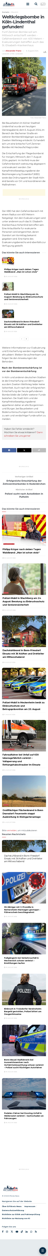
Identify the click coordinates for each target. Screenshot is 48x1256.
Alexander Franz (13, 51)
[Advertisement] (24, 192)
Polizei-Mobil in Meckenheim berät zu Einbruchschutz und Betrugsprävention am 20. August (24, 705)
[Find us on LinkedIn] (27, 1231)
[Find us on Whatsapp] (31, 1231)
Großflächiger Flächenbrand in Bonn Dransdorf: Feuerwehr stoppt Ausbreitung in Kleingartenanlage (23, 813)
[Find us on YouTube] (17, 1231)
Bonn (6, 593)
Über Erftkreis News (12, 1206)
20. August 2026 (11, 276)
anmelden (12, 830)
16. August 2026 (9, 770)
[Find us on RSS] (36, 1231)
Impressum (29, 1206)
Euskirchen (9, 749)
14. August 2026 (9, 822)
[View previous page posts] (22, 339)
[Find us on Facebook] (2, 1231)
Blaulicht (14, 12)
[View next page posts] (26, 339)
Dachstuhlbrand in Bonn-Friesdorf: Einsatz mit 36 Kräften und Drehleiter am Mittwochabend (23, 324)
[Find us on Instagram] (7, 1231)
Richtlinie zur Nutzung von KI (16, 1218)
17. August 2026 (9, 714)
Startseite (5, 12)
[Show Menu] (28, 4)
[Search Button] (36, 4)
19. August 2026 (11, 331)
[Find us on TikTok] (22, 1231)
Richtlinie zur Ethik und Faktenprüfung (21, 1214)
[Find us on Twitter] (12, 1231)
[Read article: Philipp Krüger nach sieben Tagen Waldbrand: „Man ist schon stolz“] (8, 261)
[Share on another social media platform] (39, 450)
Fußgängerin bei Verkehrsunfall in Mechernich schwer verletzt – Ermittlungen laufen (21, 960)
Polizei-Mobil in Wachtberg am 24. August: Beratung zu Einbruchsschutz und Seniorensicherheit (23, 297)
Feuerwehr (8, 544)
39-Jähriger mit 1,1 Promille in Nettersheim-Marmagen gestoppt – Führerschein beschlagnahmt (22, 910)
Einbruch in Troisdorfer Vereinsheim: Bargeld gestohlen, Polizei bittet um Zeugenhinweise (23, 1011)
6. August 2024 (32, 51)
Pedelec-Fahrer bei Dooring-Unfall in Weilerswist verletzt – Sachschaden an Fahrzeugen (24, 1116)
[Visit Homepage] (8, 4)
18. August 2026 (11, 1122)
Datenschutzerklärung (13, 1210)
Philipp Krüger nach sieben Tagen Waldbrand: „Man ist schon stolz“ (21, 270)
